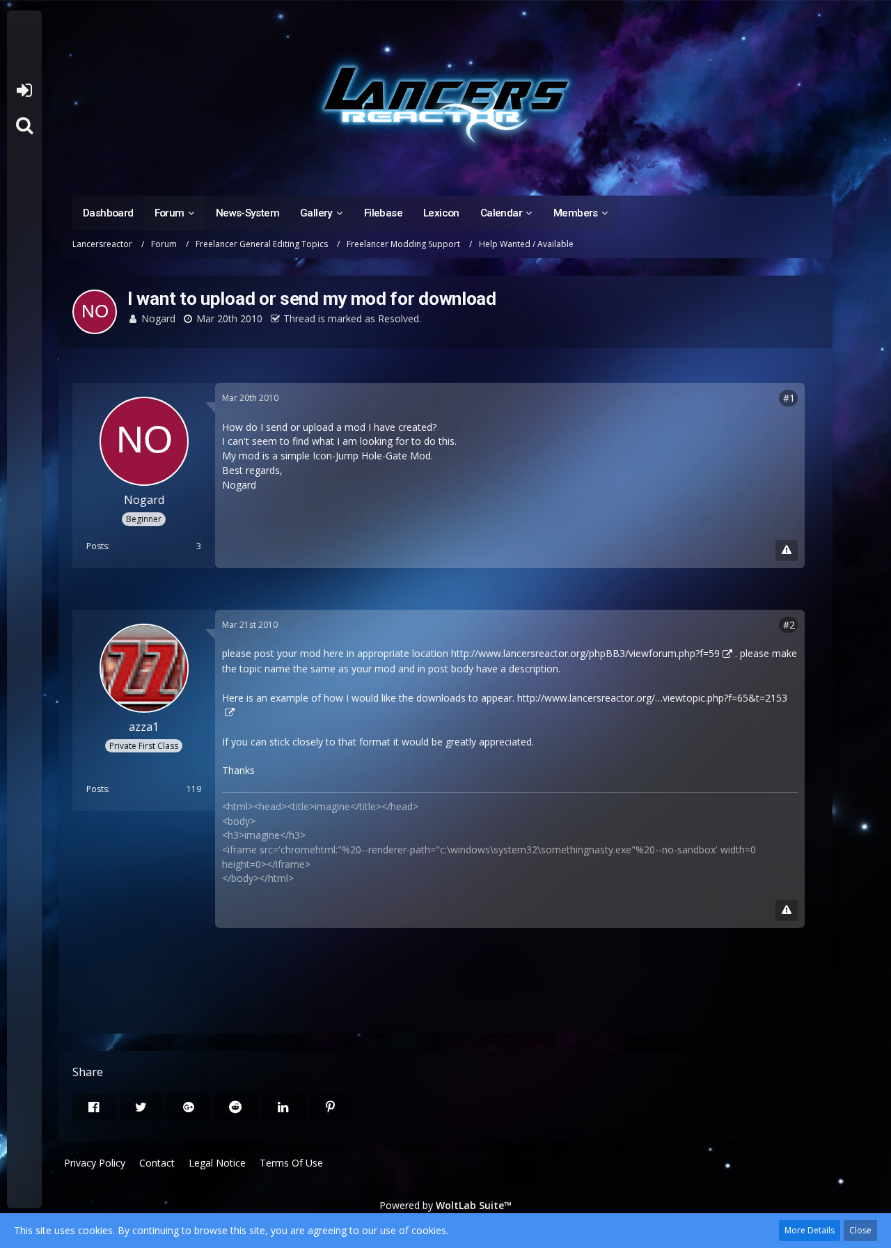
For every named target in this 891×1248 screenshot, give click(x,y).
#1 (789, 397)
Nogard (158, 318)
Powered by (445, 1205)
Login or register (24, 90)
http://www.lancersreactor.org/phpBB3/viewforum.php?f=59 (585, 653)
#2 (789, 624)
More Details (809, 1230)
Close (860, 1230)
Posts (97, 546)
